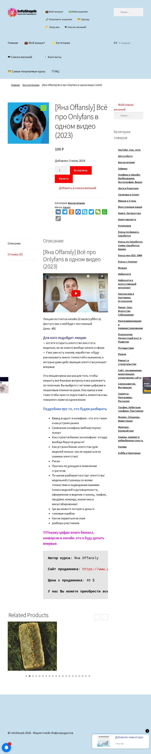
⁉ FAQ (55, 71)
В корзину (80, 170)
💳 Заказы (83, 19)
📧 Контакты (52, 57)
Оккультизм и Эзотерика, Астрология (126, 297)
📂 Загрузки (52, 27)
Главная (13, 43)
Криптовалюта (127, 219)
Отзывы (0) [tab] (15, 254)
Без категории (31, 85)
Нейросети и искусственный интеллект (127, 284)
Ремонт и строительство (127, 362)
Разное (122, 354)
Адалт (67, 207)
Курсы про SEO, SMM (130, 255)
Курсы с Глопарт (128, 261)
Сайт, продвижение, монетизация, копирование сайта (130, 374)
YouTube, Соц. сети (129, 149)
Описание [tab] (14, 243)
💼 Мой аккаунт (54, 11)
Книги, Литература (129, 213)
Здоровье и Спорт (128, 194)
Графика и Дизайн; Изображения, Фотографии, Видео (130, 178)
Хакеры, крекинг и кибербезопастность (130, 438)
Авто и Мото (125, 156)
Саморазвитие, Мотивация (127, 385)
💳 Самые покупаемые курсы (26, 71)
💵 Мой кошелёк (78, 11)
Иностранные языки (130, 207)
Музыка (122, 268)
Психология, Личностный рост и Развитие (129, 338)
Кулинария (124, 225)
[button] (43, 108)
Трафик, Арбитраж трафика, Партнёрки (130, 409)
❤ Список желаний (75, 27)
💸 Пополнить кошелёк (58, 19)
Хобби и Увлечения (129, 453)
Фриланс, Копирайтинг (126, 428)
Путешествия (126, 348)
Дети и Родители (128, 188)
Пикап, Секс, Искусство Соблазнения (126, 311)
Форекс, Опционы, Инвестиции (129, 418)
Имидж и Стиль (127, 200)
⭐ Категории (61, 43)
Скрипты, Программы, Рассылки (125, 397)
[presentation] (97, 617)
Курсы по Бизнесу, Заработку (129, 233)
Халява (122, 446)
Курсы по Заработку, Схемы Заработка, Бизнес (130, 245)
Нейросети (124, 274)
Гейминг (123, 168)
